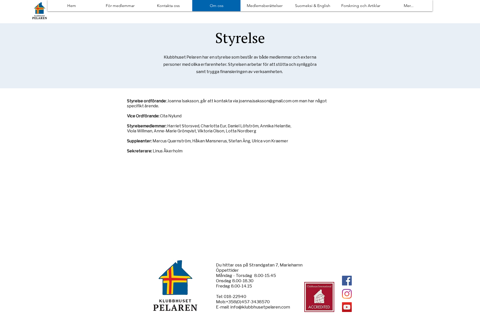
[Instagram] (347, 294)
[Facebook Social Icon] (347, 280)
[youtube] (347, 307)
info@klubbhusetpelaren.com (260, 307)
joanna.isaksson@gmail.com (265, 101)
